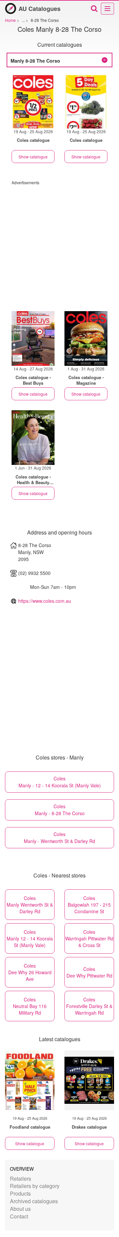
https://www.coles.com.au (44, 600)
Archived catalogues (34, 1201)
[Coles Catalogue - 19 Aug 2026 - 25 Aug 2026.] (33, 101)
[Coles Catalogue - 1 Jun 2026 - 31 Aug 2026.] (33, 437)
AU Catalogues (39, 8)
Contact (19, 1216)
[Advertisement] (59, 245)
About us (20, 1208)
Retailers (20, 1178)
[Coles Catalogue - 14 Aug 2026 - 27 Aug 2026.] (33, 338)
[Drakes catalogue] (89, 1080)
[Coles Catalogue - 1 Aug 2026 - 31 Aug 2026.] (85, 338)
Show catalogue (33, 156)
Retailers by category (35, 1186)
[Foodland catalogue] (30, 1080)
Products (20, 1193)
